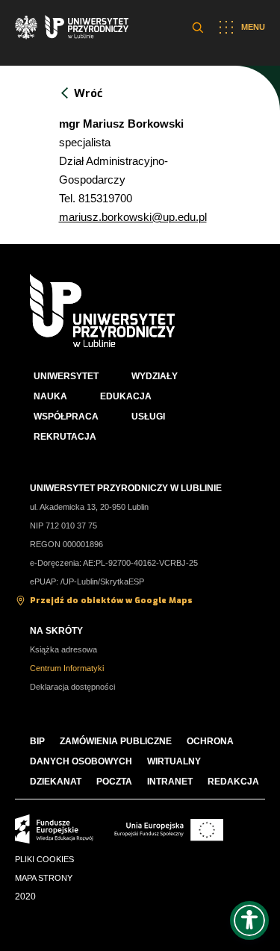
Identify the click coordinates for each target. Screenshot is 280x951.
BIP (37, 741)
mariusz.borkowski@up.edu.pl (133, 217)
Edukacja (126, 396)
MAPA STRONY (43, 877)
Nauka (50, 396)
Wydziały (154, 376)
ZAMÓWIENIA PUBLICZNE (116, 741)
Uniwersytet (66, 376)
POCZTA (114, 781)
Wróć (88, 93)
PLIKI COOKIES (44, 859)
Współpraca (66, 416)
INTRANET (170, 781)
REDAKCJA (233, 781)
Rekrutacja (65, 436)
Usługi (148, 416)
